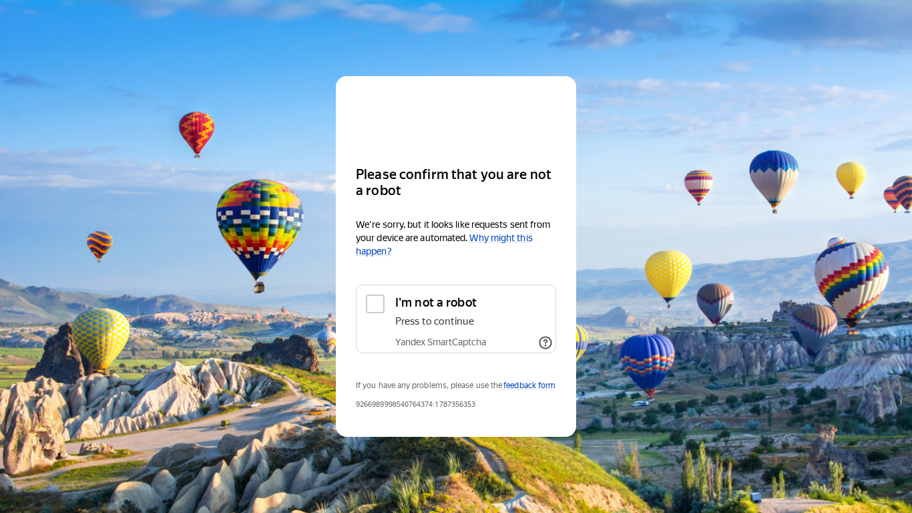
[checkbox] (456, 319)
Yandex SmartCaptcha (440, 342)
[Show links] (545, 342)
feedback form (529, 385)
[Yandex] (456, 115)
